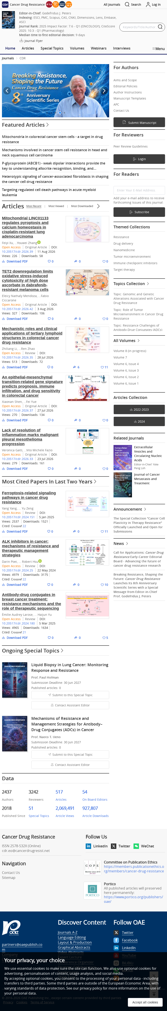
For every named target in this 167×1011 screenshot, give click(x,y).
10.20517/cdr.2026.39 (17, 251)
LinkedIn (100, 846)
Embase (110, 17)
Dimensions (85, 17)
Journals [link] (8, 58)
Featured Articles (23, 124)
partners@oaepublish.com (22, 947)
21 (24, 632)
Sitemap (8, 877)
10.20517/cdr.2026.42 (17, 309)
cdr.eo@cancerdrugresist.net (26, 850)
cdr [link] (23, 58)
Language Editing (72, 937)
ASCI (22, 22)
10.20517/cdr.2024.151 (18, 517)
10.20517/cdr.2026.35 (17, 357)
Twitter (124, 846)
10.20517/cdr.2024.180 (18, 623)
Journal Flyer (33, 41)
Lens (99, 17)
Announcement (128, 509)
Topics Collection (130, 283)
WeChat (147, 846)
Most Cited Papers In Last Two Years (47, 481)
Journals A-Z (67, 932)
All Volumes (125, 340)
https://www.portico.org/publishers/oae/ (133, 899)
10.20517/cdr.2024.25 (17, 570)
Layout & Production (75, 942)
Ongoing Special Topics (30, 650)
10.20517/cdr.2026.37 (17, 410)
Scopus (54, 17)
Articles (13, 206)
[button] (47, 112)
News (119, 543)
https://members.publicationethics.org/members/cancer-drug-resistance (134, 868)
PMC (44, 17)
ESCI (36, 17)
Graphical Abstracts (74, 947)
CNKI (72, 17)
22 (24, 526)
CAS (64, 17)
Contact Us (11, 872)
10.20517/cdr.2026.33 (17, 459)
